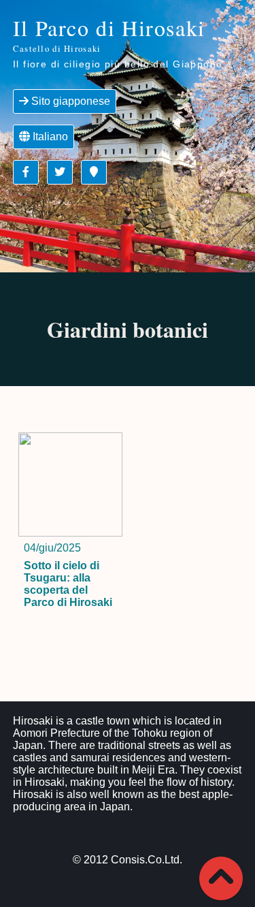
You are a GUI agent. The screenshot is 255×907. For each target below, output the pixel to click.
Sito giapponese (69, 101)
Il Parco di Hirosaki (109, 33)
